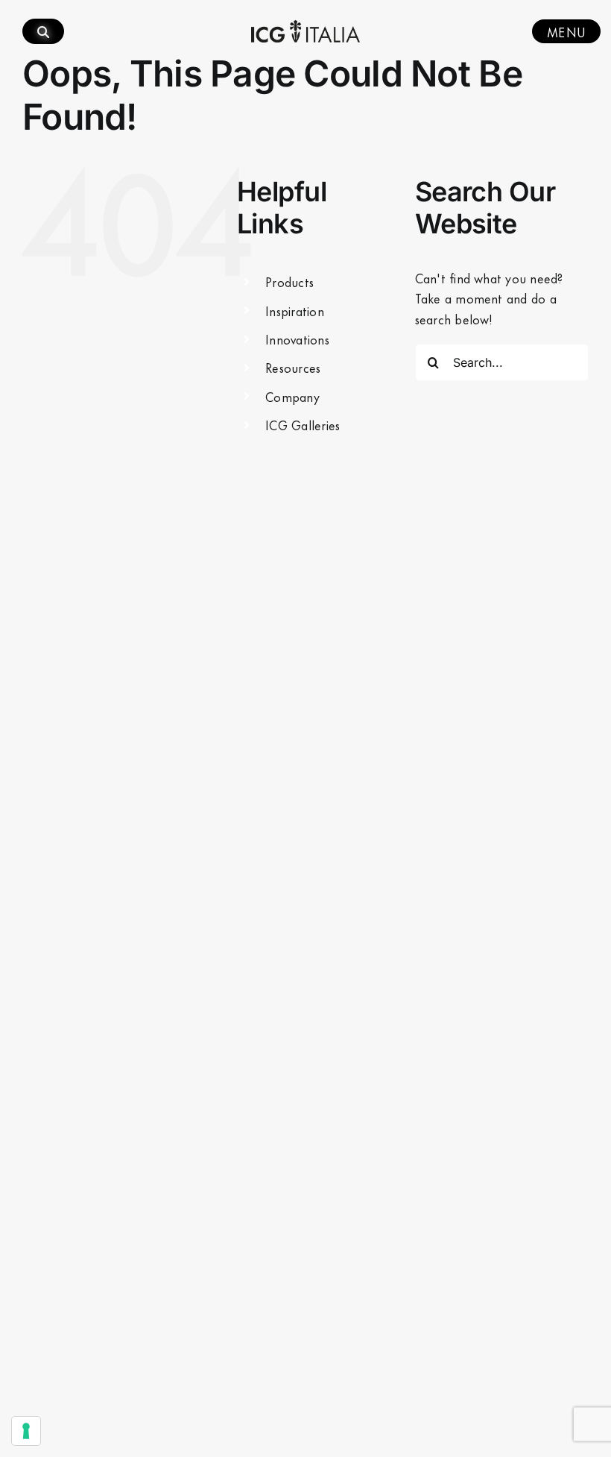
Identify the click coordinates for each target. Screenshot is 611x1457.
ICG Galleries (302, 424)
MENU (566, 31)
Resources (292, 367)
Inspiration (294, 310)
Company (292, 396)
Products (289, 281)
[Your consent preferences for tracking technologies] (26, 1431)
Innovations (297, 338)
